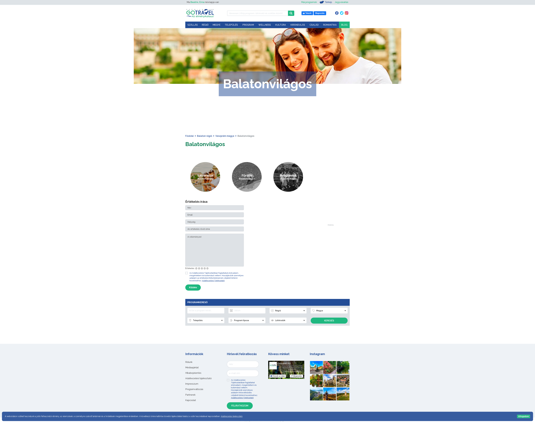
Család (314, 25)
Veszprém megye (224, 136)
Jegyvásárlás (341, 2)
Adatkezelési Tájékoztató (213, 281)
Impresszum (191, 383)
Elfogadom (523, 416)
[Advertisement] (331, 182)
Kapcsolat (190, 400)
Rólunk (188, 362)
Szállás (193, 25)
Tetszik (279, 376)
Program (248, 25)
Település (231, 25)
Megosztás (297, 376)
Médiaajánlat (192, 367)
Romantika (330, 25)
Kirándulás (297, 25)
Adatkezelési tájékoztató (198, 378)
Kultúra (280, 25)
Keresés (329, 320)
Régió (205, 25)
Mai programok (309, 2)
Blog (344, 25)
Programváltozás (194, 389)
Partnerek (190, 394)
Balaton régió (204, 136)
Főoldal (189, 136)
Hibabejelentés (193, 373)
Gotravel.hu (283, 363)
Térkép (328, 2)
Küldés (193, 287)
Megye (216, 25)
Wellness (264, 25)
